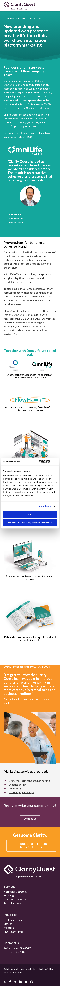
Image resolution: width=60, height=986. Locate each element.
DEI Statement (18, 972)
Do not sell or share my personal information (30, 523)
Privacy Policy (37, 969)
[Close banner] (56, 461)
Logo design (15, 788)
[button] (54, 5)
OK (30, 514)
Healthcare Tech (13, 919)
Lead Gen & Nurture (15, 899)
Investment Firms (13, 931)
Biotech (8, 923)
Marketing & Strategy (15, 891)
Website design (17, 784)
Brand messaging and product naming (29, 780)
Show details (44, 506)
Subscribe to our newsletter (31, 845)
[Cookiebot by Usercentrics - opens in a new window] (38, 461)
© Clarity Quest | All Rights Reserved (17, 969)
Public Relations (12, 903)
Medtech (9, 927)
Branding (9, 895)
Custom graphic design (21, 792)
